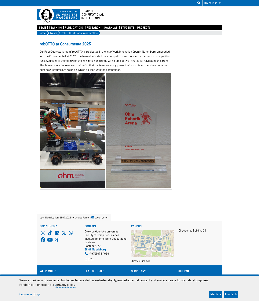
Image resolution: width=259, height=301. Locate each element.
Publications (74, 27)
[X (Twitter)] (63, 233)
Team (42, 27)
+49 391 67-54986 (99, 253)
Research (93, 27)
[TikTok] (50, 233)
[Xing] (57, 239)
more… (90, 258)
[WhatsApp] (70, 233)
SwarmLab (110, 27)
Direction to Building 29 (192, 230)
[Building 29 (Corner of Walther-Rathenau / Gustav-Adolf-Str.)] (152, 256)
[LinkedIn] (57, 233)
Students (127, 27)
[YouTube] (50, 239)
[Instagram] (43, 233)
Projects (144, 27)
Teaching (55, 27)
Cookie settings (30, 294)
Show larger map (141, 261)
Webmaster (101, 217)
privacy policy (65, 284)
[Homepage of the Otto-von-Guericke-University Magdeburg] (58, 16)
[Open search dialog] (199, 3)
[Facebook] (43, 239)
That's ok (231, 294)
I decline (215, 294)
